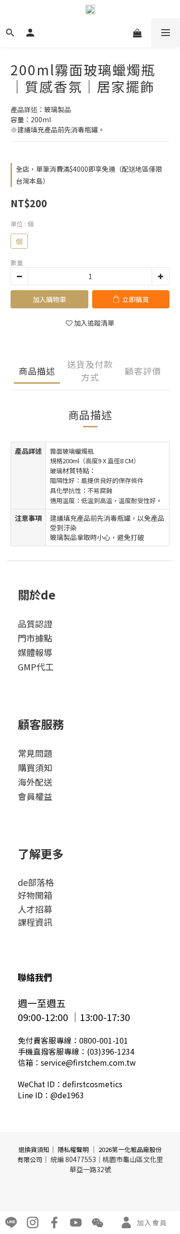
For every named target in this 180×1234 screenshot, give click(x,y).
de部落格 (36, 882)
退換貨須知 (33, 1149)
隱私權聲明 (73, 1149)
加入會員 (152, 1222)
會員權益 (35, 796)
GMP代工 (36, 666)
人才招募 (35, 909)
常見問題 (35, 753)
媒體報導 (35, 652)
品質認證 (35, 623)
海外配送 (35, 782)
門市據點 (35, 638)
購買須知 (35, 767)
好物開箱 (35, 895)
